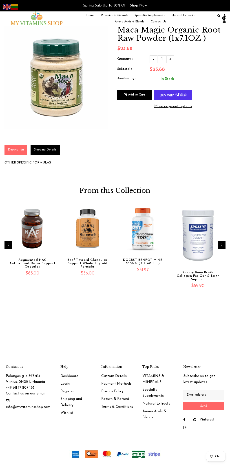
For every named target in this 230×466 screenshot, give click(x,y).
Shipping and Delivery (71, 402)
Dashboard (69, 376)
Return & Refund (115, 399)
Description (16, 149)
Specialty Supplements (153, 393)
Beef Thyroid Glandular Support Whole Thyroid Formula (87, 263)
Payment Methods (116, 383)
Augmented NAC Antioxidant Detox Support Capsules (32, 263)
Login (65, 383)
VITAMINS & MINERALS (153, 379)
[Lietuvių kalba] (15, 7)
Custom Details (114, 376)
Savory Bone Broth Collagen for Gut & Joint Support (198, 276)
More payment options (173, 106)
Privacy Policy (112, 391)
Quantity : (125, 59)
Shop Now (138, 5)
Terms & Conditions (117, 407)
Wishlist (66, 413)
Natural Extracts (156, 403)
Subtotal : (124, 69)
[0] (223, 21)
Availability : (126, 78)
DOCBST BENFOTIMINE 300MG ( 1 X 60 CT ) (143, 261)
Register (67, 391)
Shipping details (45, 149)
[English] (7, 7)
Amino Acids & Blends (154, 414)
